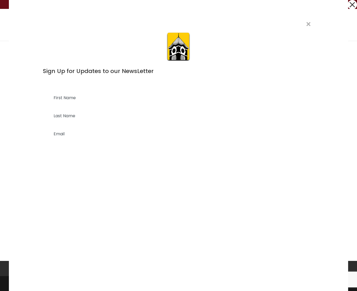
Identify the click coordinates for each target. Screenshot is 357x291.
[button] (352, 4)
